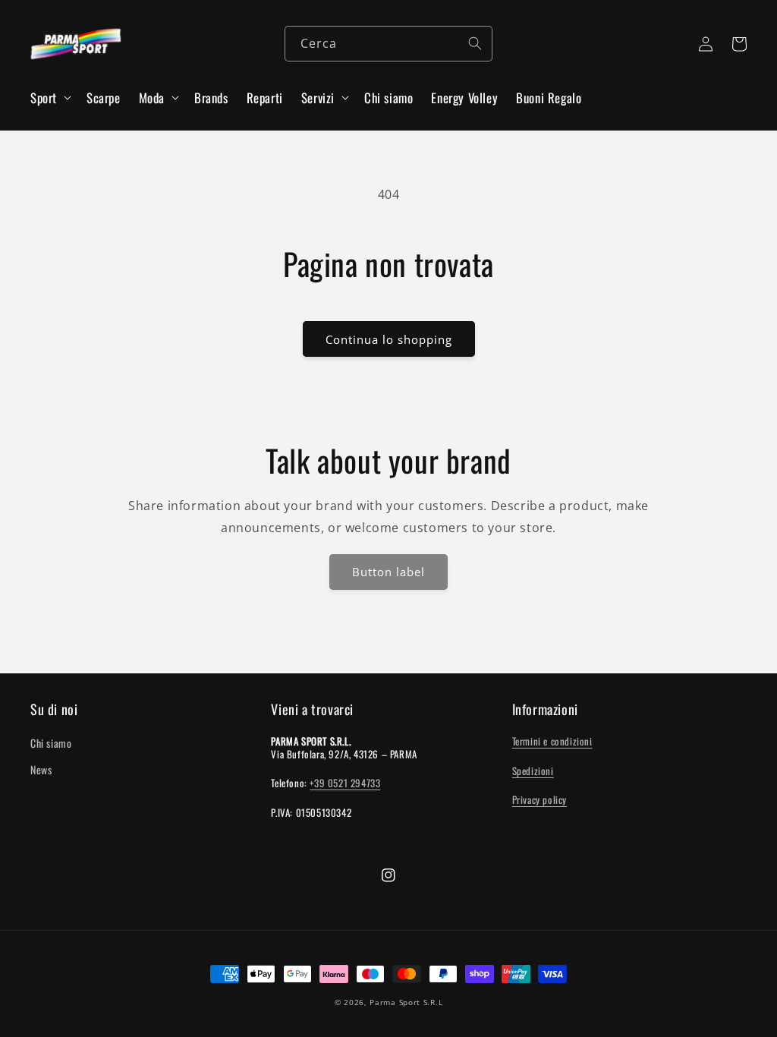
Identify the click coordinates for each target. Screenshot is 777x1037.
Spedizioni (533, 770)
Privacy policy (539, 799)
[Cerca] (475, 43)
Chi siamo (50, 743)
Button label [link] (388, 571)
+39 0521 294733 (345, 782)
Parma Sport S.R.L (406, 1002)
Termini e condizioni (552, 741)
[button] (49, 97)
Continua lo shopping (389, 339)
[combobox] (388, 44)
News (41, 769)
